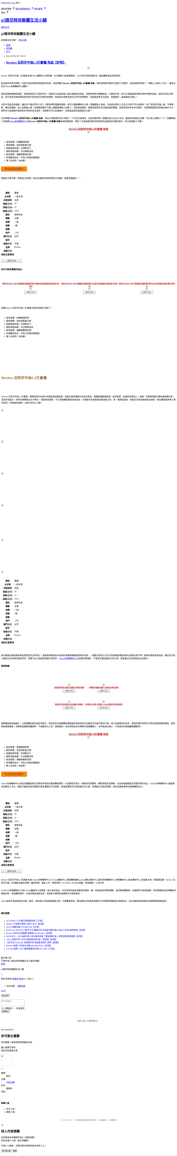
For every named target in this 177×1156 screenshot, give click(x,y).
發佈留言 (5, 1011)
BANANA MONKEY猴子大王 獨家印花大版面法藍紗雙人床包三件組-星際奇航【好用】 (46, 930)
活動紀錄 (21, 986)
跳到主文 (5, 27)
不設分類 (22, 40)
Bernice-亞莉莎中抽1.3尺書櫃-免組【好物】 (36, 62)
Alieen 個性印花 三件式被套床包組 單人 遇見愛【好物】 (31, 939)
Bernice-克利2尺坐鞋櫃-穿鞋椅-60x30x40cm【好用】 (29, 933)
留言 (21, 979)
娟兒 (3, 964)
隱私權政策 (103, 1120)
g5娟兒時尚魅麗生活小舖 (24, 20)
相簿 (8, 45)
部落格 (9, 48)
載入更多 (5, 996)
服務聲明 (113, 1120)
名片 (8, 51)
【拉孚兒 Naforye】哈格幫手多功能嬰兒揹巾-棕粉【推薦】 (33, 942)
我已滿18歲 (6, 1151)
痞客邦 (15, 979)
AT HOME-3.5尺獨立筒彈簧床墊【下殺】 (25, 921)
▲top (3, 990)
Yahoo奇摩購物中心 (18, 121)
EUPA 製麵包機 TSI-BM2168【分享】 (23, 927)
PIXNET (69, 1120)
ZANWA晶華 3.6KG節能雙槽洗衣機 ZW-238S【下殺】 (31, 949)
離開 (15, 1151)
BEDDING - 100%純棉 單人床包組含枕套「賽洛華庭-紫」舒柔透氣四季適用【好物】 (45, 936)
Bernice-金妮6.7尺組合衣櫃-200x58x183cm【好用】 (29, 946)
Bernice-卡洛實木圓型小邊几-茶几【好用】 (25, 924)
